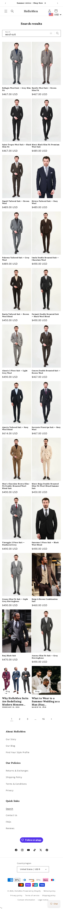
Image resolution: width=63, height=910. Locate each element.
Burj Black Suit (9, 656)
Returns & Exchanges (17, 770)
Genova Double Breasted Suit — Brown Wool (46, 372)
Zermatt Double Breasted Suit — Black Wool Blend (45, 315)
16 (43, 719)
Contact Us (11, 815)
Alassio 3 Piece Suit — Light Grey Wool (15, 372)
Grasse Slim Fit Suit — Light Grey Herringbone (15, 600)
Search (9, 808)
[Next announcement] (57, 3)
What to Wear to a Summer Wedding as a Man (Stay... (46, 701)
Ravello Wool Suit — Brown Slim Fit (44, 89)
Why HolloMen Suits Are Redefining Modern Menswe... (15, 701)
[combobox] (55, 14)
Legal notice (43, 900)
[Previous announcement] (5, 3)
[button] (6, 11)
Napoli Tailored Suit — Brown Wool (15, 202)
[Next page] (51, 719)
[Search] (57, 33)
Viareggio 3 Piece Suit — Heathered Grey (13, 543)
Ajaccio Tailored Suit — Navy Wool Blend (15, 428)
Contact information (26, 900)
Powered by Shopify (32, 891)
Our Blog (10, 745)
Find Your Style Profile (17, 752)
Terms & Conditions (16, 783)
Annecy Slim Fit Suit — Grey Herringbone (45, 657)
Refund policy (50, 891)
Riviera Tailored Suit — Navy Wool (45, 202)
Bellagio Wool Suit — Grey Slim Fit (16, 89)
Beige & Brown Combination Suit (45, 600)
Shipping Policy (14, 777)
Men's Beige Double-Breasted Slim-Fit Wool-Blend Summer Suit (45, 486)
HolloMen (19, 891)
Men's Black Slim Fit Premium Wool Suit (45, 146)
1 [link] (11, 718)
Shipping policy (49, 895)
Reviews (10, 828)
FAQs (8, 821)
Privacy (9, 790)
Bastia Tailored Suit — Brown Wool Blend (15, 315)
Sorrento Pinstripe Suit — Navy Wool (46, 428)
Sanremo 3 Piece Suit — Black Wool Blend (45, 543)
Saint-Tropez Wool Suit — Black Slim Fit (16, 146)
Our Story (11, 739)
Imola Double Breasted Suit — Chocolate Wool (45, 259)
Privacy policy (16, 895)
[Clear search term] (51, 33)
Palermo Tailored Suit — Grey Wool (15, 259)
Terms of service (32, 895)
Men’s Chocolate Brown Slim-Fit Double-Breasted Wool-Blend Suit (16, 486)
